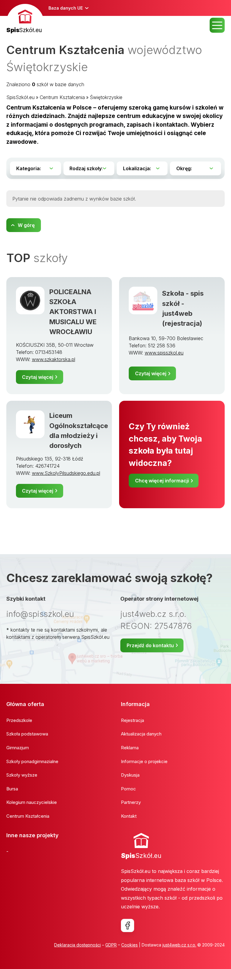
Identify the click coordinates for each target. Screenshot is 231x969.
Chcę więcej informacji (162, 481)
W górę (26, 225)
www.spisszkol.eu (164, 353)
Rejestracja (132, 720)
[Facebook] (127, 925)
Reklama (130, 747)
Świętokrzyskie (106, 97)
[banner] (25, 19)
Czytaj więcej (37, 377)
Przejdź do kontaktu (150, 645)
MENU (217, 25)
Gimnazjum (17, 747)
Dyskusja (130, 775)
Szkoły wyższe (21, 775)
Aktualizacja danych (141, 734)
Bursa (12, 789)
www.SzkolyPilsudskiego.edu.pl (66, 473)
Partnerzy (131, 802)
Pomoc (128, 789)
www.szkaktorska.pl (53, 359)
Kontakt (129, 816)
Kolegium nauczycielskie (31, 802)
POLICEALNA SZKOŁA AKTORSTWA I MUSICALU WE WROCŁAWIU (73, 312)
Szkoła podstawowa (27, 734)
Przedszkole (19, 720)
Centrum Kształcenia (62, 97)
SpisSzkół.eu (20, 97)
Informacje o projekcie (144, 761)
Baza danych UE (65, 8)
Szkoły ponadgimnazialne (32, 761)
